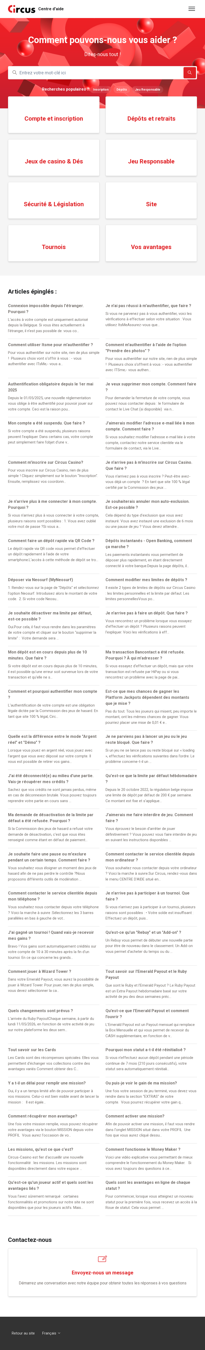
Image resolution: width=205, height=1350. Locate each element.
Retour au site (23, 1333)
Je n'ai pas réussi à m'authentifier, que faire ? (148, 305)
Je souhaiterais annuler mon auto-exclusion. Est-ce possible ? (148, 504)
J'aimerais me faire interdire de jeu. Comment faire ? (149, 817)
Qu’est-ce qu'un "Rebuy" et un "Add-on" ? (143, 932)
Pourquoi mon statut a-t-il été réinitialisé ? (146, 1049)
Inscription (100, 89)
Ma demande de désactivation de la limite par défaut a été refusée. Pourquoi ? (51, 817)
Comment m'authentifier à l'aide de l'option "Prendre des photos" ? (146, 347)
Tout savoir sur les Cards (32, 1049)
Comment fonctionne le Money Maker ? (143, 1149)
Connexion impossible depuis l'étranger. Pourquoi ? (46, 308)
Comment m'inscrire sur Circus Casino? (45, 462)
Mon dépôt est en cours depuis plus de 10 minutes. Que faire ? (47, 655)
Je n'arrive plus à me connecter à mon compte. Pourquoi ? (52, 504)
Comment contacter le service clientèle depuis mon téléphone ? (52, 896)
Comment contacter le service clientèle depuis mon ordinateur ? (150, 857)
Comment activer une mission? (135, 1116)
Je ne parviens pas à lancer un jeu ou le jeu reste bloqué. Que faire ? (146, 739)
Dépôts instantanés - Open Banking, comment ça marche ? (149, 543)
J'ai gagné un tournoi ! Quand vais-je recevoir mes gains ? (51, 935)
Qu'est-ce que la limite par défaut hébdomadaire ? (151, 778)
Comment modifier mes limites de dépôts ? (146, 579)
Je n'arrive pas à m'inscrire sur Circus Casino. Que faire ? (149, 465)
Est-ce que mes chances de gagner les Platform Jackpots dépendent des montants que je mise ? (147, 697)
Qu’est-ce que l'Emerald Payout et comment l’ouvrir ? (147, 1013)
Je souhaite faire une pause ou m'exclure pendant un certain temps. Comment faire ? (49, 857)
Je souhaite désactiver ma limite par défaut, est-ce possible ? (50, 616)
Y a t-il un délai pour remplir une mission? (47, 1083)
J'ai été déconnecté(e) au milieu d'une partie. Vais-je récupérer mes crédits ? (51, 778)
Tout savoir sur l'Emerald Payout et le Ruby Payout (146, 974)
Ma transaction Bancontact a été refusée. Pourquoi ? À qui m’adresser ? (145, 655)
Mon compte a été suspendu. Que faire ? (46, 423)
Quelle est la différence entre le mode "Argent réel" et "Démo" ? (52, 739)
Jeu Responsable (147, 89)
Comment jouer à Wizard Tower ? (39, 971)
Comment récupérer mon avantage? (42, 1116)
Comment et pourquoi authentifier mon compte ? (52, 694)
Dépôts (121, 89)
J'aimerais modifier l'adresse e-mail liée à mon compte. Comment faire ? (150, 426)
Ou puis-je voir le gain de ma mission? (141, 1083)
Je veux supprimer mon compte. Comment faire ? (151, 387)
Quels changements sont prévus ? (40, 1010)
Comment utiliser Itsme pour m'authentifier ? (50, 344)
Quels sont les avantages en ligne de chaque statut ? (148, 1185)
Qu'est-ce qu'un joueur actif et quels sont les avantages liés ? (50, 1185)
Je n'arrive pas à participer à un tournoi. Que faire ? (148, 896)
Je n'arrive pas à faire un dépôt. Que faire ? (147, 613)
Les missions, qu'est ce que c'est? (40, 1149)
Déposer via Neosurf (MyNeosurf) (40, 579)
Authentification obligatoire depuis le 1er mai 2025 (50, 387)
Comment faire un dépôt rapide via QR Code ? (51, 540)
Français (49, 1333)
